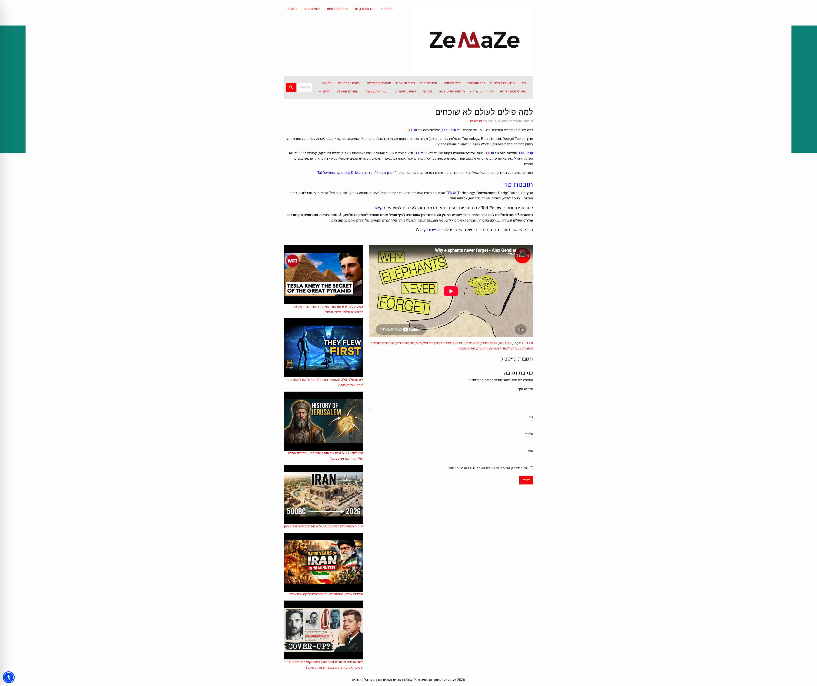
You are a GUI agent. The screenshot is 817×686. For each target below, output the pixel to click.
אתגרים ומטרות (347, 91)
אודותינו (387, 8)
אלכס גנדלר (489, 343)
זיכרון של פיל (432, 343)
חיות (419, 343)
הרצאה (457, 343)
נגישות (292, 8)
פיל (479, 348)
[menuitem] (524, 83)
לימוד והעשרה (483, 91)
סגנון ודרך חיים (504, 83)
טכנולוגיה (430, 83)
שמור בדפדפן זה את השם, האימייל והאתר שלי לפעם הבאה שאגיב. (488, 468)
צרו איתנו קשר (364, 8)
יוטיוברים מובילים (379, 83)
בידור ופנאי (407, 83)
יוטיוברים (402, 343)
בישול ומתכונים (349, 83)
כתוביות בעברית (522, 348)
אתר (530, 451)
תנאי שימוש (312, 8)
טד (412, 343)
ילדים (326, 91)
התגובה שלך (525, 389)
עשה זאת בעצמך (377, 91)
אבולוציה (505, 343)
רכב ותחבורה (476, 83)
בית (523, 83)
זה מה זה (476, 121)
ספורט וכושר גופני (513, 91)
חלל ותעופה (452, 83)
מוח (485, 348)
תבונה (462, 348)
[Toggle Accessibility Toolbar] (8, 677)
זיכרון (447, 343)
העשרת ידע (471, 343)
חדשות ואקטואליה (452, 91)
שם (531, 417)
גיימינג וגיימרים (405, 91)
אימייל (529, 434)
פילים (471, 348)
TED (410, 130)
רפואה (326, 83)
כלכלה (427, 91)
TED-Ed (527, 343)
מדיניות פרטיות (337, 8)
